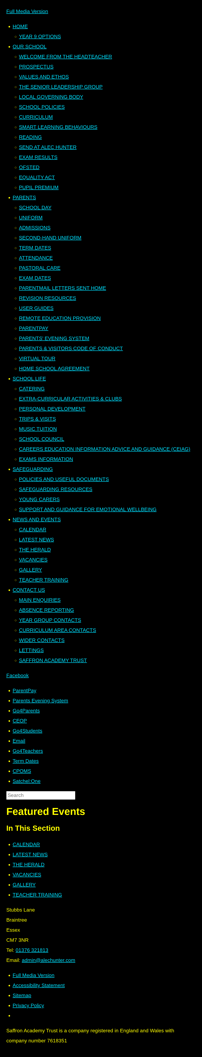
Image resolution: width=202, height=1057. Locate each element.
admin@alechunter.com (48, 960)
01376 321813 (32, 950)
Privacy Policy (28, 1005)
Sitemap (22, 995)
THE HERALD (29, 864)
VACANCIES (27, 874)
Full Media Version (27, 11)
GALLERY (24, 885)
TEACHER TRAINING (37, 895)
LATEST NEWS (30, 854)
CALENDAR (26, 844)
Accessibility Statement (39, 985)
